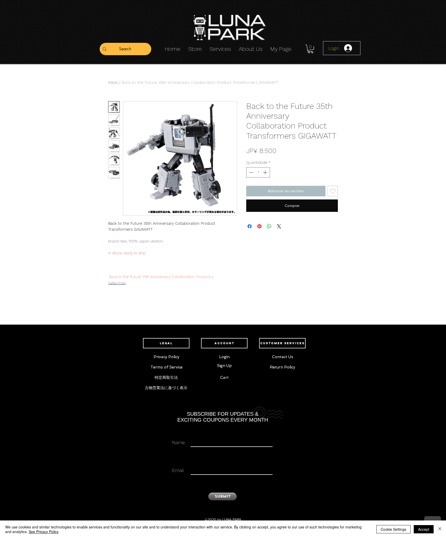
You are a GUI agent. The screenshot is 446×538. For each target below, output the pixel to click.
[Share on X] (279, 226)
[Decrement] (250, 172)
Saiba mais (117, 283)
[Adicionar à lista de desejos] (333, 191)
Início (113, 82)
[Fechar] (440, 529)
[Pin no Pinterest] (259, 226)
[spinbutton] (258, 172)
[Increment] (265, 172)
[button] (310, 49)
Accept (423, 529)
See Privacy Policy (44, 531)
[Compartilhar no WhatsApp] (269, 226)
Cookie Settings (393, 529)
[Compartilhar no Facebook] (249, 226)
